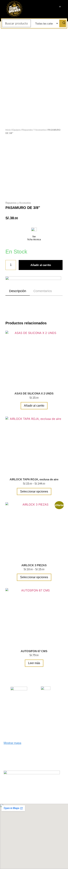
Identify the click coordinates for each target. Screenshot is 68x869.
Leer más (34, 663)
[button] (34, 9)
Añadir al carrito (40, 265)
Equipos (16, 130)
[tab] (17, 291)
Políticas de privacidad (46, 712)
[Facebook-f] (20, 782)
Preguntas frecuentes (49, 700)
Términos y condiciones (34, 722)
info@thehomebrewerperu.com (23, 759)
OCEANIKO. (42, 797)
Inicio (8, 130)
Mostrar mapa (12, 743)
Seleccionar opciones (34, 491)
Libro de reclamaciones (18, 700)
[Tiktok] (39, 782)
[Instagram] (26, 782)
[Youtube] (32, 782)
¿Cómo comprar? (13, 712)
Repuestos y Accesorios (34, 130)
